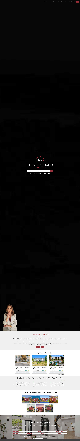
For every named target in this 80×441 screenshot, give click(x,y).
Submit (45, 438)
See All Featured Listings (62, 374)
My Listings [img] (54, 1)
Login (77, 1)
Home (43, 1)
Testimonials (70, 1)
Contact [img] (74, 1)
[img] (62, 440)
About (62, 1)
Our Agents (66, 1)
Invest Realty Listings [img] (47, 1)
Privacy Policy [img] (54, 436)
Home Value (58, 1)
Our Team (38, 347)
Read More (63, 380)
